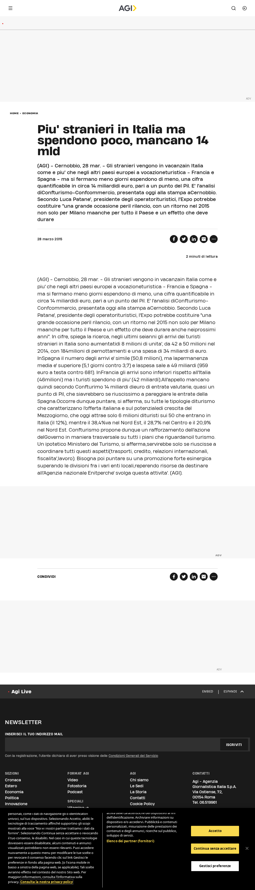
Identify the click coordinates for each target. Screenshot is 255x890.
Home (14, 113)
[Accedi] (244, 8)
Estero (11, 786)
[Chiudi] (247, 848)
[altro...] (214, 239)
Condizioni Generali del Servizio (133, 756)
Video (72, 780)
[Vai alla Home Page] (127, 8)
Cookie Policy (142, 803)
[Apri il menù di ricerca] (233, 8)
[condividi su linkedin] (194, 239)
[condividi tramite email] (204, 239)
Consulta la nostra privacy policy (46, 882)
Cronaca (13, 780)
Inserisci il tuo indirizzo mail (34, 734)
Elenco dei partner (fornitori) (130, 841)
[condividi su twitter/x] (184, 239)
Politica (12, 797)
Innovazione (16, 803)
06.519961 (208, 802)
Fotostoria (76, 786)
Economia (30, 113)
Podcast (75, 792)
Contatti (137, 797)
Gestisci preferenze (215, 866)
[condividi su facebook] (174, 239)
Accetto (215, 831)
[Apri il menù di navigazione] (10, 8)
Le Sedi (136, 786)
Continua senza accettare (215, 848)
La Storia (138, 792)
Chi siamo (139, 780)
